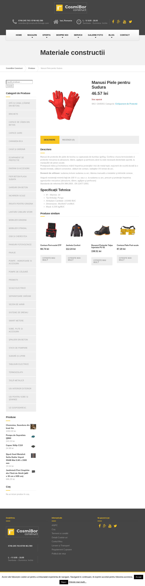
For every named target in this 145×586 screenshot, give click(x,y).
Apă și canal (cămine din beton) (19, 104)
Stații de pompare (18, 348)
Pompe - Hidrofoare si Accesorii (20, 262)
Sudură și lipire (17, 356)
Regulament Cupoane (62, 549)
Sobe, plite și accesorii (16, 330)
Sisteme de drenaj (18, 312)
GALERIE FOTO (95, 35)
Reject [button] (63, 582)
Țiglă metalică (16, 380)
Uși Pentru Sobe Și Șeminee (18, 398)
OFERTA (46, 35)
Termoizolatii (16, 372)
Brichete (13, 114)
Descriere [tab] (49, 140)
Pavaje (12, 253)
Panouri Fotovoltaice (20, 245)
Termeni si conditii (60, 533)
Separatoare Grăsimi (20, 296)
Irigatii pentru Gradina (21, 204)
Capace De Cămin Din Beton (19, 123)
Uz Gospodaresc (17, 408)
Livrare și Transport (61, 545)
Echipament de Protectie (126, 104)
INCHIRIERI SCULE (17, 196)
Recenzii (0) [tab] (68, 140)
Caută (9, 86)
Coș (54, 529)
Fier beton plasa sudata (18, 177)
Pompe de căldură (18, 272)
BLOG (111, 35)
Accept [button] (138, 577)
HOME (19, 35)
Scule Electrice (17, 288)
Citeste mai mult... (77, 582)
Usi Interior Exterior (20, 389)
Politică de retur (59, 553)
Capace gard (15, 133)
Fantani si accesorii (19, 168)
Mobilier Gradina (18, 220)
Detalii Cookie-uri (59, 537)
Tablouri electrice (19, 364)
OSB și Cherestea (18, 236)
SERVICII (78, 35)
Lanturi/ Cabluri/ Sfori (20, 212)
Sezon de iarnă (16, 304)
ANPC (55, 525)
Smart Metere (16, 321)
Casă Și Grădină (17, 149)
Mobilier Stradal (18, 228)
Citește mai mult (48, 259)
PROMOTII (13, 280)
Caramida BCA (16, 141)
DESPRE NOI (62, 35)
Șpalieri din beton (18, 340)
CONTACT (125, 35)
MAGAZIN (32, 35)
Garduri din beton (18, 187)
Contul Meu (57, 541)
